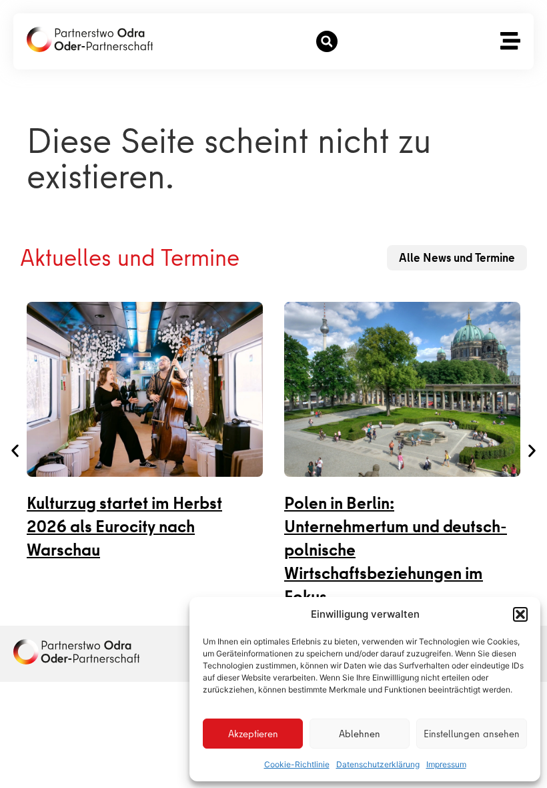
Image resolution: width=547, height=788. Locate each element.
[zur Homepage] (76, 651)
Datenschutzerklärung (378, 764)
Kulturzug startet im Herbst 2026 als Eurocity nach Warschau (124, 526)
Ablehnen (359, 734)
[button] (520, 614)
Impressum (446, 764)
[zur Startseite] (90, 39)
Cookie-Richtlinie (297, 764)
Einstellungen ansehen (472, 734)
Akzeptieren (253, 734)
